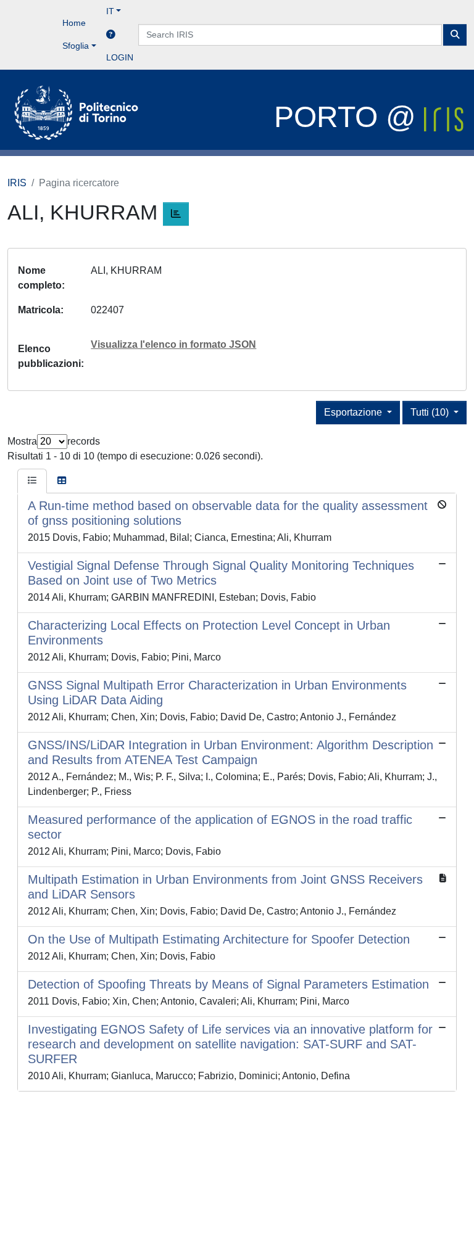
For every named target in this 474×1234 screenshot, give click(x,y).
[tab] (32, 481)
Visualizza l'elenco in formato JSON (173, 344)
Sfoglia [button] (75, 46)
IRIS (17, 183)
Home (74, 23)
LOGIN (119, 57)
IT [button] (110, 11)
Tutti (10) (430, 412)
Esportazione (354, 412)
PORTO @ (349, 117)
